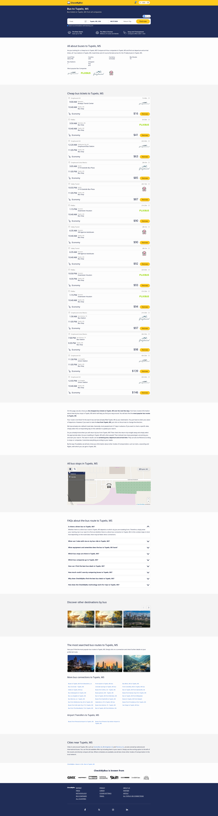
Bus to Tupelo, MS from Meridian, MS (106, 696)
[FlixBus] (85, 73)
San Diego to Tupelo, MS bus (130, 705)
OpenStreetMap (141, 504)
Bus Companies (81, 796)
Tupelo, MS (144, 469)
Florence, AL (120, 747)
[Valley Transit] (111, 73)
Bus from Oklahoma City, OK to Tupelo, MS (80, 702)
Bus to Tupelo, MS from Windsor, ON (105, 708)
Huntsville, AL (98, 747)
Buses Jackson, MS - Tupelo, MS (104, 693)
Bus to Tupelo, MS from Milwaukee (132, 696)
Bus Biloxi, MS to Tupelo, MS (130, 683)
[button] (109, 486)
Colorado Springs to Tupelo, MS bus (105, 687)
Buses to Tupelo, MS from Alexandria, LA (80, 683)
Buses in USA (79, 764)
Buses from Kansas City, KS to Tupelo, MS (134, 693)
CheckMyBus (71, 764)
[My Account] (135, 2)
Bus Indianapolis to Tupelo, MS (77, 693)
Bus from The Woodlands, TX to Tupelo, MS (80, 708)
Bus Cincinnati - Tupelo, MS (76, 687)
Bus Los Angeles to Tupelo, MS (77, 696)
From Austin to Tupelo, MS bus (104, 683)
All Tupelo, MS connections (133, 796)
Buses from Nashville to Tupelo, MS (105, 699)
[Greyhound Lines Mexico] (98, 73)
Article (125, 793)
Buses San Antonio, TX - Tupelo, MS (105, 705)
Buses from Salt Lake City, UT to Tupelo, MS (80, 705)
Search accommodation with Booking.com (81, 25)
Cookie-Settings (105, 793)
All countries (81, 799)
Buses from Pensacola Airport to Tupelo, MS (81, 721)
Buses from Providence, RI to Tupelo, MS (134, 702)
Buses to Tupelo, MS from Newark (132, 699)
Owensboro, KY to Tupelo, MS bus (105, 702)
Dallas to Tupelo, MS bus (75, 690)
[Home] (75, 2)
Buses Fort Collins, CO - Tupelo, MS (105, 690)
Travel (102, 796)
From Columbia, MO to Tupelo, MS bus (133, 687)
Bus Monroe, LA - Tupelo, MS (76, 699)
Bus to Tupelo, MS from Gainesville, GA (133, 690)
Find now (145, 114)
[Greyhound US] (73, 73)
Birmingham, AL (108, 747)
